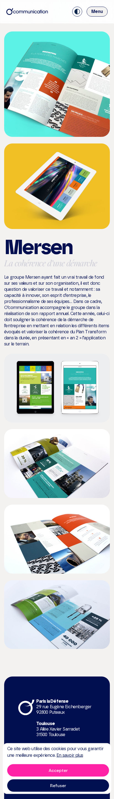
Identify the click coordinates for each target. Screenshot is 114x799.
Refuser (58, 785)
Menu (97, 11)
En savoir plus (69, 755)
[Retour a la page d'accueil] (27, 11)
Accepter (58, 770)
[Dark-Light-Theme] (77, 12)
